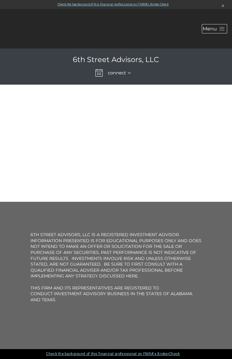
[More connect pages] (129, 72)
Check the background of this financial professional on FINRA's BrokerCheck (113, 4)
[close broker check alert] (223, 6)
